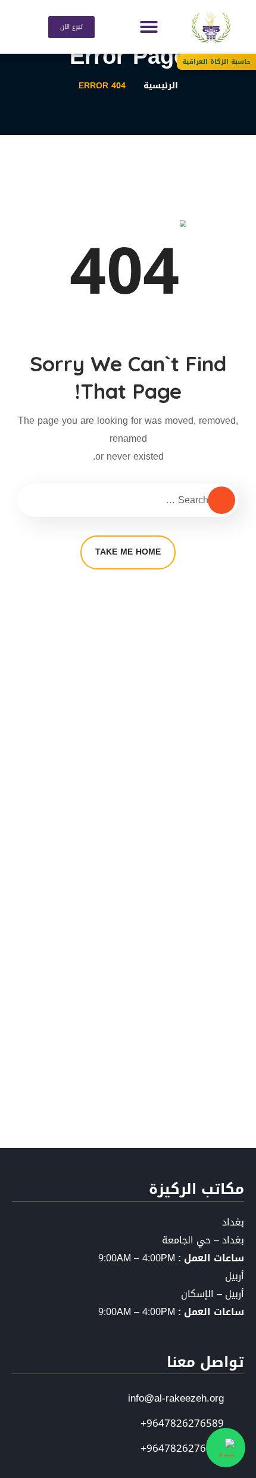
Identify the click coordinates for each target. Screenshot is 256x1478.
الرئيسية (160, 86)
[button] (149, 27)
